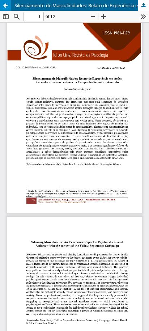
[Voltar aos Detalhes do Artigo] (5, 5)
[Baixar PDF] (143, 5)
